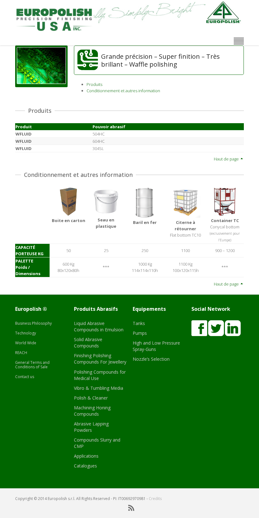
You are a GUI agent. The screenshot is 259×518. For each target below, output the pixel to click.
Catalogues (85, 466)
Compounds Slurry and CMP (97, 443)
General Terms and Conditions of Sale (32, 365)
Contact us (24, 376)
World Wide (25, 343)
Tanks (139, 323)
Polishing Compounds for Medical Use (100, 375)
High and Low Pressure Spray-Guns (156, 346)
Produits (94, 84)
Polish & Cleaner (91, 398)
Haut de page (227, 159)
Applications (86, 456)
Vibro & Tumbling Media (98, 388)
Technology (25, 333)
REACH (21, 352)
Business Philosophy (33, 323)
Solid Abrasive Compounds (88, 342)
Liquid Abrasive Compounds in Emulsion (98, 326)
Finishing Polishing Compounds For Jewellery (100, 358)
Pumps (140, 333)
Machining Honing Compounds (92, 411)
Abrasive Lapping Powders (91, 427)
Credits (155, 498)
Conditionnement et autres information (123, 90)
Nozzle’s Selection (151, 359)
